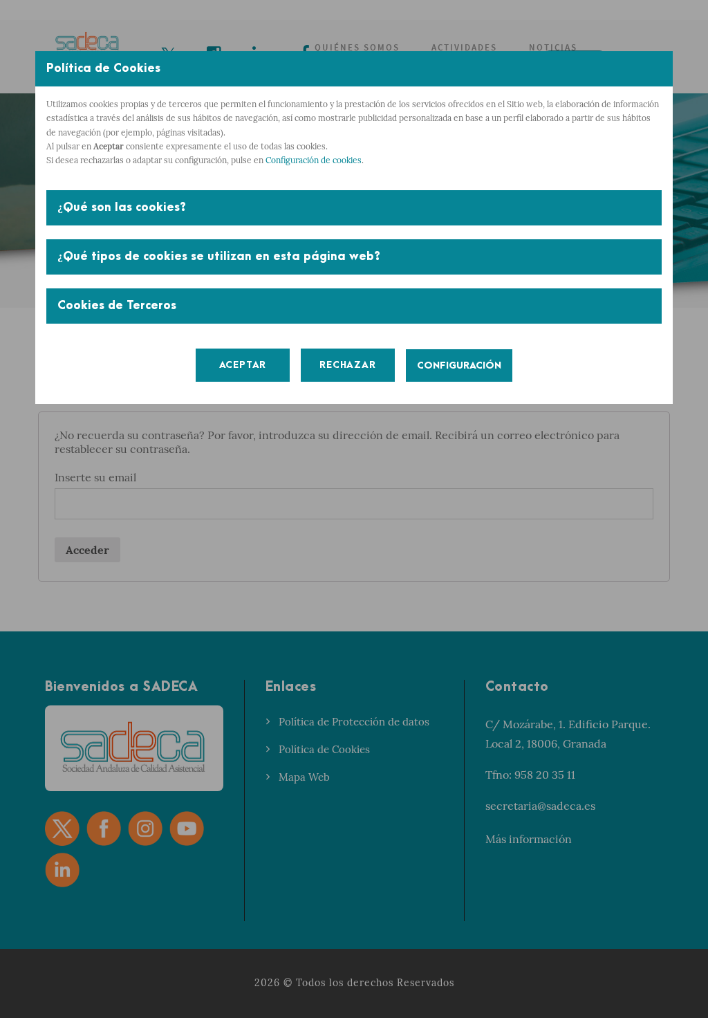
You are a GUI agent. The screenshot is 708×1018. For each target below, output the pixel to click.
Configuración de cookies (314, 160)
